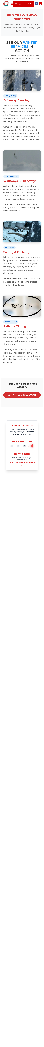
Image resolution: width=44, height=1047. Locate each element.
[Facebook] (36, 3)
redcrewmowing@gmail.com (22, 463)
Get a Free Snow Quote (22, 395)
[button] (12, 4)
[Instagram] (40, 3)
